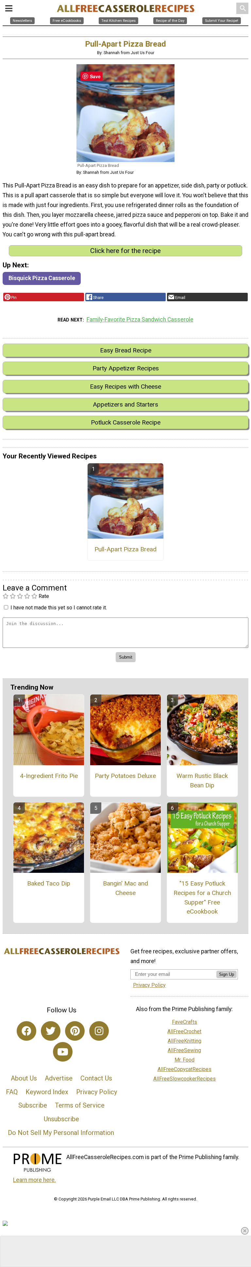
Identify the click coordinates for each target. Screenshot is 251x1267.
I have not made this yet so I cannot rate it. (58, 607)
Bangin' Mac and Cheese (125, 888)
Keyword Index (46, 1092)
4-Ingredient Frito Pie (49, 776)
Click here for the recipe (125, 251)
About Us (24, 1078)
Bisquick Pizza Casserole (41, 278)
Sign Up (226, 974)
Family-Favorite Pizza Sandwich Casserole (140, 319)
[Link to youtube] (63, 1052)
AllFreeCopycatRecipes (184, 1069)
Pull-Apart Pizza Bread (125, 549)
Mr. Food (184, 1060)
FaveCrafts (184, 1022)
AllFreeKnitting (184, 1041)
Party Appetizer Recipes (125, 368)
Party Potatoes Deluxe (125, 776)
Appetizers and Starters (125, 404)
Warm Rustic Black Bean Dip (202, 780)
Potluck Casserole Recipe (125, 422)
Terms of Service (80, 1105)
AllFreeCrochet (184, 1031)
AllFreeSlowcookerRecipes (184, 1079)
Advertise (59, 1078)
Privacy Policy (96, 1092)
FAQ (12, 1092)
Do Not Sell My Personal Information (61, 1133)
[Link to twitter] (50, 1031)
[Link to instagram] (99, 1031)
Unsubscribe (61, 1119)
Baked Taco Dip (48, 883)
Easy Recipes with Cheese (125, 386)
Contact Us (96, 1078)
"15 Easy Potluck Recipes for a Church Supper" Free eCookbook (202, 897)
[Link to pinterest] (75, 1031)
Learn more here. (34, 1180)
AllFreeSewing (184, 1050)
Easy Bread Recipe (125, 350)
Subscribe (32, 1105)
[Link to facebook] (26, 1031)
